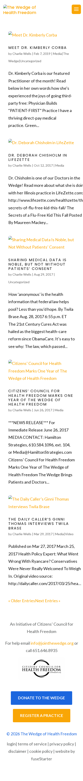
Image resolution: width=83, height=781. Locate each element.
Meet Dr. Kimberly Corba (37, 47)
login (11, 743)
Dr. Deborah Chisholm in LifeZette (37, 157)
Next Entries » (47, 600)
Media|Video (64, 534)
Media (59, 165)
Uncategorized (19, 282)
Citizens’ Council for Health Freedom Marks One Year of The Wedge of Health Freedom (40, 397)
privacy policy (62, 743)
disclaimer (17, 751)
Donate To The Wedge (41, 697)
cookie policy (41, 751)
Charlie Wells (21, 54)
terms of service (32, 743)
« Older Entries (21, 600)
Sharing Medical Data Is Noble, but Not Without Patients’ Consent (37, 264)
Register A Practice (41, 715)
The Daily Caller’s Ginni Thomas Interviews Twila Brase (38, 524)
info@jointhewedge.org (52, 643)
